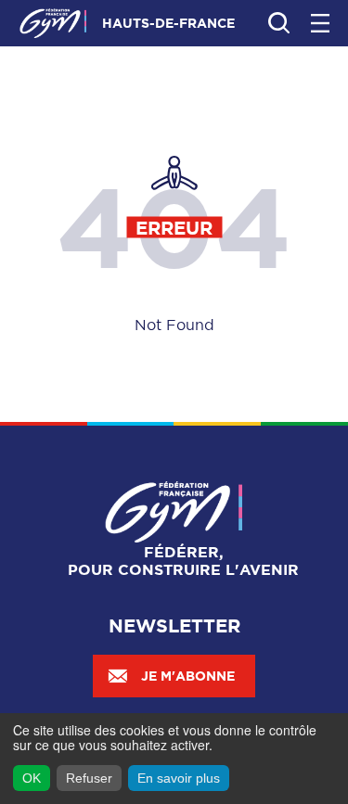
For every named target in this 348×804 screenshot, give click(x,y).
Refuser (89, 778)
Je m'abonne (188, 676)
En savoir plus (178, 778)
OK (31, 778)
